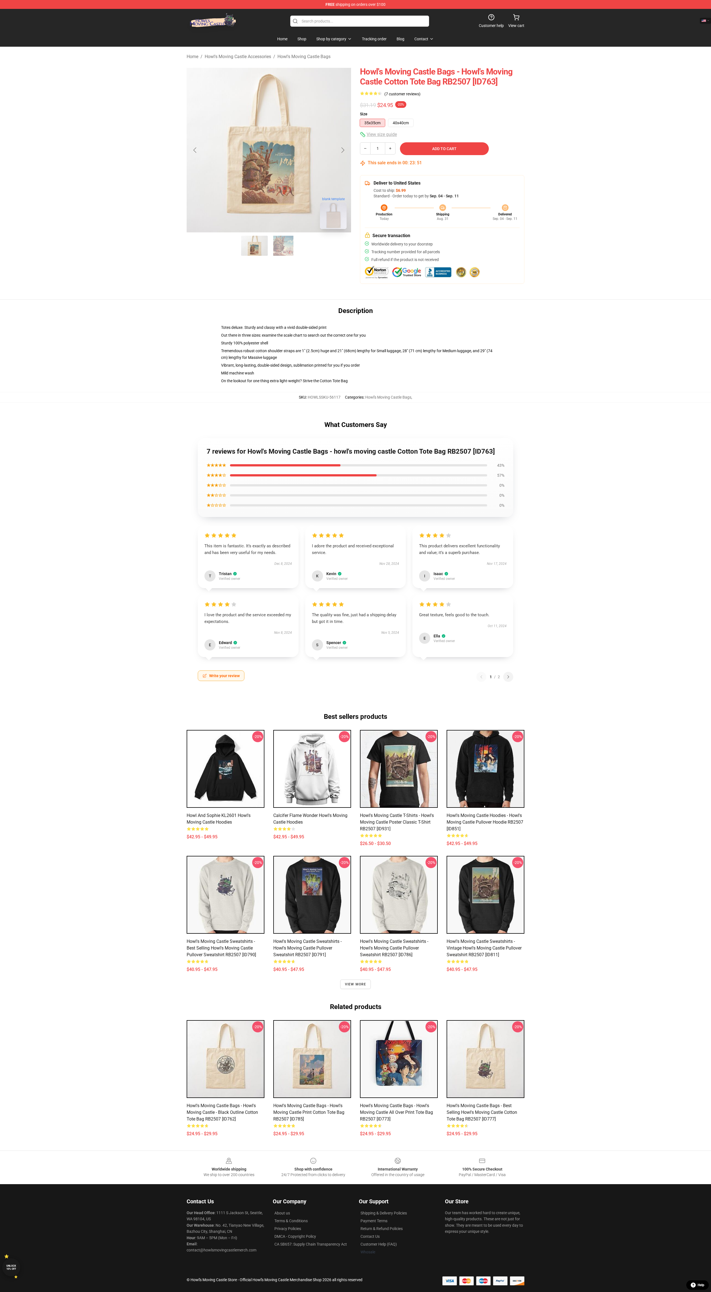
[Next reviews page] (508, 677)
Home (192, 56)
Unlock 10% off (11, 1267)
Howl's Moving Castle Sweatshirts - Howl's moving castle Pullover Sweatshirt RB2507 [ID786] (394, 948)
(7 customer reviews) (402, 94)
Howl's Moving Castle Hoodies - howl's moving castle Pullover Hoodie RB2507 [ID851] (485, 822)
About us (282, 1213)
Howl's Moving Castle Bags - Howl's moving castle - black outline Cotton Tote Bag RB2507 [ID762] (222, 1112)
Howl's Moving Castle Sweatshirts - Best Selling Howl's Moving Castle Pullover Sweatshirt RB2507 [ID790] (221, 948)
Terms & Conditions (291, 1221)
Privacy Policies (287, 1228)
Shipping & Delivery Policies (383, 1213)
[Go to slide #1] (254, 246)
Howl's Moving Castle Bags (304, 56)
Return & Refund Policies (381, 1228)
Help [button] (701, 1285)
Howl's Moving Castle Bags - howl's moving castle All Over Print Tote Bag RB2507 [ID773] (396, 1112)
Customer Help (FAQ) (378, 1244)
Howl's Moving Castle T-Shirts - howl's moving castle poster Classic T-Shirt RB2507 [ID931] (397, 822)
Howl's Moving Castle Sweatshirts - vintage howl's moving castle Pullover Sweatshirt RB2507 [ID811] (484, 948)
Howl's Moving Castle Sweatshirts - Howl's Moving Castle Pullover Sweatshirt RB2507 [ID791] (307, 948)
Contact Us (370, 1236)
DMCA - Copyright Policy (295, 1236)
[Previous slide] (195, 150)
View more (355, 984)
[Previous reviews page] (481, 677)
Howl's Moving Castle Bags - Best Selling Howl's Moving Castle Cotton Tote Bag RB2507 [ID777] (482, 1112)
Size (363, 114)
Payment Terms (373, 1221)
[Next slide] (342, 150)
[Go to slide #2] (283, 246)
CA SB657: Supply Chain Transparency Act (310, 1244)
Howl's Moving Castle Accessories (238, 56)
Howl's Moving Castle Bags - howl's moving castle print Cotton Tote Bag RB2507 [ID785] (308, 1112)
